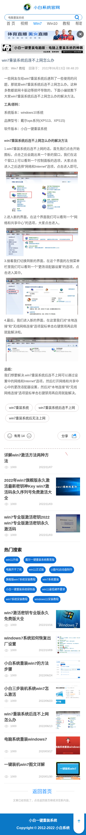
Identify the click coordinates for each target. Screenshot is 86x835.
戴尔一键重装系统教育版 (39, 559)
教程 (66, 24)
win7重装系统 (19, 407)
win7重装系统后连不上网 (57, 407)
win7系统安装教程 (17, 599)
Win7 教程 (18, 68)
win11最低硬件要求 (53, 589)
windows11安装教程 (47, 599)
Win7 (37, 24)
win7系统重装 (51, 579)
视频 (24, 24)
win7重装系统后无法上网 (27, 418)
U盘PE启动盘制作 (61, 569)
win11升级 (12, 559)
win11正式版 (36, 569)
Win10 (52, 24)
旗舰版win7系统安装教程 (21, 579)
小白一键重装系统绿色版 (20, 589)
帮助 (79, 24)
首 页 (11, 24)
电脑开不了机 (14, 569)
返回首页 (42, 791)
